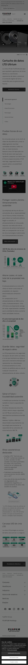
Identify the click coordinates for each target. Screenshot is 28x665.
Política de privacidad (12, 650)
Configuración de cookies (14, 653)
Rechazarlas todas (14, 657)
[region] (14, 651)
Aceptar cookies (14, 662)
